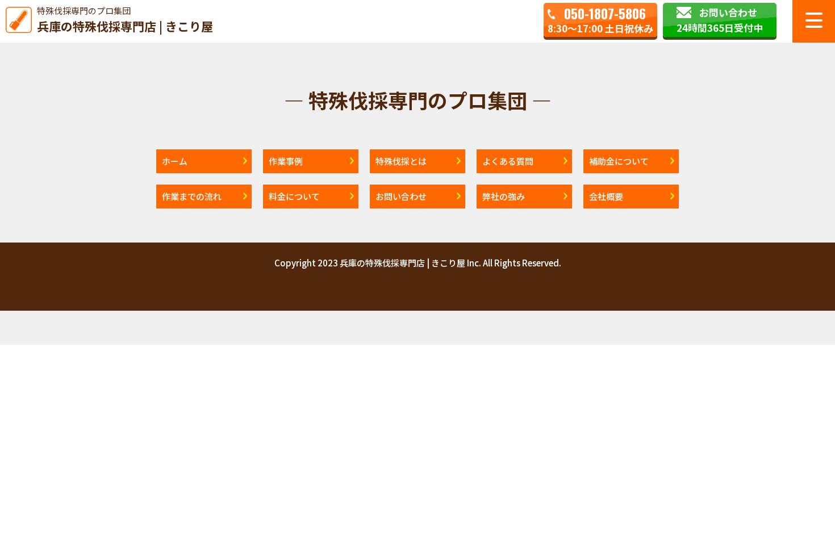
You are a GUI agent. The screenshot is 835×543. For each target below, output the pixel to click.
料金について (294, 196)
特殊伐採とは (401, 161)
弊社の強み (503, 196)
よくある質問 (507, 161)
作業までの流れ (192, 196)
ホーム (174, 161)
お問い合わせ (401, 196)
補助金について (619, 161)
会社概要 (606, 196)
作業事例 (286, 161)
